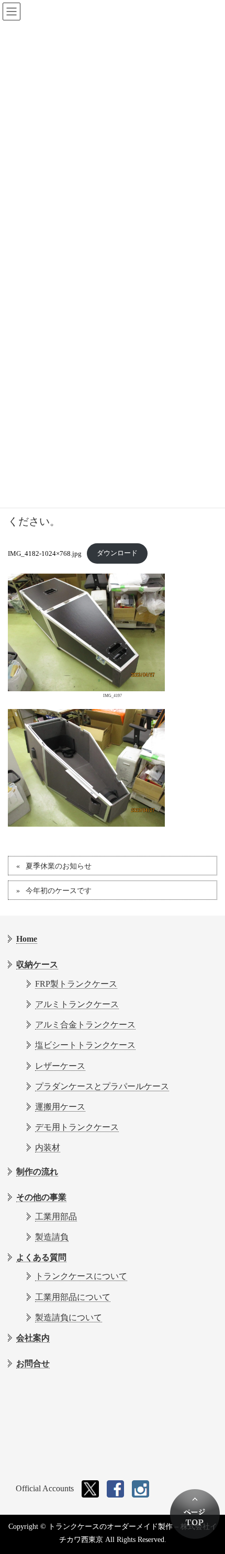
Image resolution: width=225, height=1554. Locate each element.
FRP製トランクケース (76, 983)
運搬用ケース (60, 1106)
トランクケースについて (81, 1276)
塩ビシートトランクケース (85, 1045)
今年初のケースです (59, 891)
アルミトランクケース (77, 1004)
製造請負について (68, 1317)
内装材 (47, 1147)
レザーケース (60, 1065)
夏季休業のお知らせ (59, 866)
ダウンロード (117, 553)
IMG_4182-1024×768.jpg (45, 553)
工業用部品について (72, 1297)
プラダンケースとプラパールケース (102, 1086)
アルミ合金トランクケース (85, 1024)
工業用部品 (56, 1216)
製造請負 (52, 1236)
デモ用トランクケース (77, 1127)
